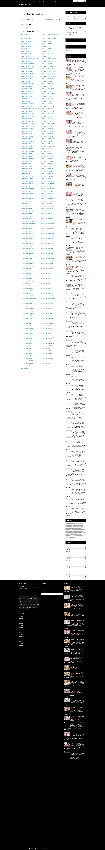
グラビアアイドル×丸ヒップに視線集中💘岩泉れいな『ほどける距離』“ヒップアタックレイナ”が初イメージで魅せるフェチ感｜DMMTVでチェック (75, 80)
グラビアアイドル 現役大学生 (47, 290)
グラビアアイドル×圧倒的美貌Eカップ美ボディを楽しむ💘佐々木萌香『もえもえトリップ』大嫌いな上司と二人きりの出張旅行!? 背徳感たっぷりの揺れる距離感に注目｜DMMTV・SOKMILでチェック (75, 96)
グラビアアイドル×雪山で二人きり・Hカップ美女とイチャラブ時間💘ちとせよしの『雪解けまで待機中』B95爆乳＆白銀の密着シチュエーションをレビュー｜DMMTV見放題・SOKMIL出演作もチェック (75, 213)
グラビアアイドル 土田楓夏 (47, 161)
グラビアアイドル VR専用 (26, 56)
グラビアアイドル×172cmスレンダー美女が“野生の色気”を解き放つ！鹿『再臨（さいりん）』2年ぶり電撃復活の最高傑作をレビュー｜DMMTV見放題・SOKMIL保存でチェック (75, 398)
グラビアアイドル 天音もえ (47, 173)
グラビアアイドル (24, 4)
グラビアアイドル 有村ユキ (27, 233)
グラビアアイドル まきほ (26, 111)
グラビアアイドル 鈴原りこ (47, 353)
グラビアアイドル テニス (46, 86)
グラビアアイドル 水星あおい (27, 263)
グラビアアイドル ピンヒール (27, 103)
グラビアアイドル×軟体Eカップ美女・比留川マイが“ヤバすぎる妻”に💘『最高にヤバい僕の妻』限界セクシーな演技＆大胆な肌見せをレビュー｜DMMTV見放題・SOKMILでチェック (75, 260)
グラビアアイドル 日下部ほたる (28, 223)
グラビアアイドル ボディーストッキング (30, 108)
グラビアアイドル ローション (47, 128)
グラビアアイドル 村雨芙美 (27, 241)
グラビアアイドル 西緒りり (27, 345)
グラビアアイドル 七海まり (47, 133)
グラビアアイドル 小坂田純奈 (47, 183)
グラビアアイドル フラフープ (47, 106)
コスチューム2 (74, 528)
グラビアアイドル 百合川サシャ (48, 298)
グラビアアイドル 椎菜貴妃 (47, 256)
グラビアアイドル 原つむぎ (47, 156)
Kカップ (70, 526)
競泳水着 (73, 535)
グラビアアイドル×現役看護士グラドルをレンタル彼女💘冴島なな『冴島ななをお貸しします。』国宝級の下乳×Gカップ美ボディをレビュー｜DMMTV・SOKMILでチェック (75, 115)
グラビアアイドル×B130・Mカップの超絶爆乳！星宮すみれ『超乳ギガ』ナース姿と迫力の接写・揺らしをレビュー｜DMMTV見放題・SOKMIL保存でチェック (75, 380)
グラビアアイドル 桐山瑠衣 (27, 253)
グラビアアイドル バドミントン (28, 93)
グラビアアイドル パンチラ (47, 98)
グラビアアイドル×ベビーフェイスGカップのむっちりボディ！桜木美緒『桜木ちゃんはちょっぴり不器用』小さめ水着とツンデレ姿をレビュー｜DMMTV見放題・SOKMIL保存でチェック (75, 370)
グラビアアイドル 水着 (26, 268)
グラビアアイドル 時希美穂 (47, 228)
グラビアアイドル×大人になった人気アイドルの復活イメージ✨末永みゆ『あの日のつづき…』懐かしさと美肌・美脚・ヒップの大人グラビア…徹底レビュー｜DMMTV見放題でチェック (75, 445)
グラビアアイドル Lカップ (27, 51)
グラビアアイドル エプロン (27, 61)
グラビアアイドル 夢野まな (47, 168)
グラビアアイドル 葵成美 (26, 338)
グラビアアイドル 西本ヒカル (47, 343)
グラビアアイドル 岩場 (26, 201)
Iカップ (82, 525)
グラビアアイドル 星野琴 (26, 228)
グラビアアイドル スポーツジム (28, 78)
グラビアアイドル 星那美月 (47, 226)
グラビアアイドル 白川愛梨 (47, 293)
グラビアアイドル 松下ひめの (27, 243)
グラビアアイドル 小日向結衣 (47, 188)
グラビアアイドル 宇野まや (27, 181)
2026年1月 (68, 560)
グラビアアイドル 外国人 (46, 166)
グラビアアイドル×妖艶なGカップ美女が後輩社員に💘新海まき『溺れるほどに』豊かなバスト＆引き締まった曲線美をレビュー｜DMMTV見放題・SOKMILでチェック (75, 279)
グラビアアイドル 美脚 (26, 325)
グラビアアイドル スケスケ (27, 73)
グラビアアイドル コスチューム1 (28, 66)
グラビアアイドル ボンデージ (47, 108)
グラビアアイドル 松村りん (27, 246)
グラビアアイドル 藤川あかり (47, 340)
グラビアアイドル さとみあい (27, 68)
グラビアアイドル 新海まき (27, 221)
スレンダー (78, 529)
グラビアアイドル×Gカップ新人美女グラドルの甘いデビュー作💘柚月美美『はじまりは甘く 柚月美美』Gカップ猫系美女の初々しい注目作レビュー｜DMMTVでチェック (75, 463)
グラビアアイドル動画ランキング (72, 18)
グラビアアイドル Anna (26, 38)
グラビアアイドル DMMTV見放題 (48, 38)
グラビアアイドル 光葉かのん (27, 148)
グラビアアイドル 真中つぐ (47, 300)
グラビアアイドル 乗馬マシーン (48, 138)
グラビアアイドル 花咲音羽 (27, 333)
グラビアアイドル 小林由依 (27, 191)
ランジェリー (68, 532)
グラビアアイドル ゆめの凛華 (27, 121)
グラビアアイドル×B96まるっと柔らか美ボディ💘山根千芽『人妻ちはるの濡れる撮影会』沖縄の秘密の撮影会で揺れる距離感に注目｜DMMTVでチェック (75, 62)
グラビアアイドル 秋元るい (47, 308)
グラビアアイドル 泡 (25, 271)
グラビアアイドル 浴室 (26, 273)
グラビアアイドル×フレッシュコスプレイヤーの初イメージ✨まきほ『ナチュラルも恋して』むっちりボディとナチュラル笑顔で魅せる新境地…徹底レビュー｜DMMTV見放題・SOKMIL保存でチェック (75, 416)
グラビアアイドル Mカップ (27, 53)
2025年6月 (68, 576)
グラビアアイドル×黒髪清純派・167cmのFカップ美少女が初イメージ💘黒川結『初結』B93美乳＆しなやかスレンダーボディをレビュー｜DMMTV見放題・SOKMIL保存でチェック (75, 223)
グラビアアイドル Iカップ (46, 46)
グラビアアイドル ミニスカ (47, 113)
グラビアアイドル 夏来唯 (26, 166)
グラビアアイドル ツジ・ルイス (48, 83)
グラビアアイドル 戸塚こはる (47, 216)
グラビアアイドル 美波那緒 (47, 323)
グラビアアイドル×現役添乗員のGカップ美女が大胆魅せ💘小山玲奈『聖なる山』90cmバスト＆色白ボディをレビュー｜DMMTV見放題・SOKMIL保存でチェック (75, 315)
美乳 (80, 535)
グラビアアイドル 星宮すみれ (27, 226)
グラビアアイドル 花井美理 (47, 330)
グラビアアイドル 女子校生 (27, 178)
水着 (83, 532)
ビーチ (71, 531)
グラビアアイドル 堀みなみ (27, 163)
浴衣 (70, 534)
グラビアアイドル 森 (25, 256)
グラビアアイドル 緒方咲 (26, 318)
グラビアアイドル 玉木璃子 (27, 290)
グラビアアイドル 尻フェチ (27, 196)
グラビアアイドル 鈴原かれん (27, 353)
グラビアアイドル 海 (25, 276)
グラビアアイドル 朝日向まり (47, 233)
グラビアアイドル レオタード (47, 126)
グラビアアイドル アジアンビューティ (29, 58)
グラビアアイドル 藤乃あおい (47, 338)
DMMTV (76, 523)
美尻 (69, 537)
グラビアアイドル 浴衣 (46, 273)
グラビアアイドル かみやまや (27, 63)
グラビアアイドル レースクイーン (28, 126)
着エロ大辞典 (68, 34)
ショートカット (68, 529)
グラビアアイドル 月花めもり (47, 231)
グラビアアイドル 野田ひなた (47, 350)
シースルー (74, 529)
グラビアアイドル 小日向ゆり (47, 186)
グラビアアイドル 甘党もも (27, 293)
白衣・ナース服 (68, 535)
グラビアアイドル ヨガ (46, 121)
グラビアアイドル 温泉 (46, 278)
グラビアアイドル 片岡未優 (47, 286)
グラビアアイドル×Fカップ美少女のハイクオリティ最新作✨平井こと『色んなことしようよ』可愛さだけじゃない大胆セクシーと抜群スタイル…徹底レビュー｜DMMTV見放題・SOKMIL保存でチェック (75, 435)
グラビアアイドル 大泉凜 (26, 171)
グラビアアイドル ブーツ (46, 103)
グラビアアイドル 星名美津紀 (47, 223)
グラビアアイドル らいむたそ (27, 123)
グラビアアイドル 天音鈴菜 (27, 176)
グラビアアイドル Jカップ (26, 48)
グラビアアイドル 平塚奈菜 (47, 211)
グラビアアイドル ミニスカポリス (28, 116)
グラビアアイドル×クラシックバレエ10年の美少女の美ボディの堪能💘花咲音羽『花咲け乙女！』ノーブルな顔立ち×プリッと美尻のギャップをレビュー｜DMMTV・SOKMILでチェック (75, 124)
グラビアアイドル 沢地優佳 (47, 268)
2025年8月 (68, 572)
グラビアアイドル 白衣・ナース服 (28, 298)
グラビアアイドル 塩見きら (47, 163)
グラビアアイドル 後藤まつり (27, 213)
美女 (83, 535)
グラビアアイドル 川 (25, 203)
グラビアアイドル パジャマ (47, 91)
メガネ (82, 531)
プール (79, 531)
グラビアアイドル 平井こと (27, 211)
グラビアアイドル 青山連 (46, 360)
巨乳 (78, 532)
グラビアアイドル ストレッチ (27, 76)
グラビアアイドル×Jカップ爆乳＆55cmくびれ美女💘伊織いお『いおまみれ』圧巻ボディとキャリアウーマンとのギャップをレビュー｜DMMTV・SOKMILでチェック (75, 134)
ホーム (21, 8)
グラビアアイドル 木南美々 (27, 238)
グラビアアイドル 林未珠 (46, 246)
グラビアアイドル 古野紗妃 (27, 158)
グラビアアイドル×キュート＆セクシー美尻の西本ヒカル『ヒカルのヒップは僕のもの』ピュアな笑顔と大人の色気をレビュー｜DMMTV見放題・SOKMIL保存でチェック (75, 352)
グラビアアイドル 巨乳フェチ (47, 206)
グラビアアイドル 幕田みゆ (47, 208)
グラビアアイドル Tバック (47, 53)
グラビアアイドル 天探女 (26, 173)
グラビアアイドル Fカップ (27, 43)
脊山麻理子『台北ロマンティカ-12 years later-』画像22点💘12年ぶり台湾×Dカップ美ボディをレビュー (75, 142)
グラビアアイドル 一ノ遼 (26, 133)
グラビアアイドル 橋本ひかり (47, 258)
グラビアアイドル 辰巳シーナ (27, 350)
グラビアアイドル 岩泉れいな (47, 201)
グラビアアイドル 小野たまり (27, 193)
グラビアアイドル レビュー (27, 128)
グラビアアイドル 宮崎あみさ (47, 181)
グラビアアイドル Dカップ (27, 41)
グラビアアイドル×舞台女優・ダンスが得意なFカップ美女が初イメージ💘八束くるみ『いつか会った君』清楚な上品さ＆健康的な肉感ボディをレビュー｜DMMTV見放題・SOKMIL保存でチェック (75, 305)
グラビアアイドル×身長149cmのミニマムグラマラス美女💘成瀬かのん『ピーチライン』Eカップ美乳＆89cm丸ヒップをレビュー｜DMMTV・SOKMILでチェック (75, 296)
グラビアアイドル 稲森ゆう (47, 310)
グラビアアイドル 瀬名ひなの (27, 281)
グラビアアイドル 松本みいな (47, 243)
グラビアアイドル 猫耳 (46, 288)
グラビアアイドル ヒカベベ (47, 101)
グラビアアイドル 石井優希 (27, 308)
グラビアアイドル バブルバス (27, 96)
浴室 (68, 534)
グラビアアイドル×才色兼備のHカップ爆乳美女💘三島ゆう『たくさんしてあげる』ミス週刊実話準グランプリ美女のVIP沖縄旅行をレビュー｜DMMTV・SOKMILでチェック (75, 168)
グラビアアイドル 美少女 (46, 320)
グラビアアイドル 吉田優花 (27, 161)
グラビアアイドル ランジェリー (48, 123)
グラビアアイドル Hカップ (27, 46)
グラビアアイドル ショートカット (48, 71)
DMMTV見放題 (81, 523)
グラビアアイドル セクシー (27, 81)
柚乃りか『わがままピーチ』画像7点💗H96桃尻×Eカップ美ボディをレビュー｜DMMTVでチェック (78, 195)
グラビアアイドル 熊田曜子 (47, 281)
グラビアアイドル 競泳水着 (27, 313)
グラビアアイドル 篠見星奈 (47, 315)
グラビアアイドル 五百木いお (27, 141)
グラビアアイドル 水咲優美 (47, 261)
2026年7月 (68, 547)
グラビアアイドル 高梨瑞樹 (27, 363)
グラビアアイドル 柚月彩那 (47, 248)
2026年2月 (68, 558)
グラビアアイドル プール (26, 106)
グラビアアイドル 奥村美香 (47, 176)
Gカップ (74, 525)
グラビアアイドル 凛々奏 (26, 153)
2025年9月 (68, 569)
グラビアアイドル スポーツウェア (48, 76)
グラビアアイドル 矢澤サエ (47, 305)
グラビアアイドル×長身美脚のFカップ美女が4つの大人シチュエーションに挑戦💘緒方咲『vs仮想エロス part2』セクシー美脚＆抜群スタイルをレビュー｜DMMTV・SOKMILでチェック (75, 186)
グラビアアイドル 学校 (46, 178)
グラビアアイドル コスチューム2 (48, 66)
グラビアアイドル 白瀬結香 (27, 295)
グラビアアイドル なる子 (26, 88)
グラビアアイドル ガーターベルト (48, 61)
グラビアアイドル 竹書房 (46, 313)
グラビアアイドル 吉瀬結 (46, 158)
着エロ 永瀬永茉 (24, 368)
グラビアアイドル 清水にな (47, 276)
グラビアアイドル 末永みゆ (47, 238)
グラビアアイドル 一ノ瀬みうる (48, 131)
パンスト (82, 529)
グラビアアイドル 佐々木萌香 (27, 146)
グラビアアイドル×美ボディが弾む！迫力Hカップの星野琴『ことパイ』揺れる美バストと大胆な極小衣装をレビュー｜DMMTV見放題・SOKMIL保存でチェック (75, 343)
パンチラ (67, 531)
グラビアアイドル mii (46, 51)
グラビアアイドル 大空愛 (46, 171)
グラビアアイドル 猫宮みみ (27, 288)
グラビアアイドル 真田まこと (27, 303)
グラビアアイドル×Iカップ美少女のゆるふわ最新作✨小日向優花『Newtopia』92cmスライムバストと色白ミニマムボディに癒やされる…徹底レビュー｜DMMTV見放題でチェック (75, 425)
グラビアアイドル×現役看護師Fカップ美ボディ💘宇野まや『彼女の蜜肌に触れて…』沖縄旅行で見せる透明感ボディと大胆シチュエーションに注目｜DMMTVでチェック (75, 71)
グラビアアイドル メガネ (26, 118)
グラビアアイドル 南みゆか (27, 156)
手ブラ (81, 532)
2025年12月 (68, 563)
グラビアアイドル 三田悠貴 (47, 136)
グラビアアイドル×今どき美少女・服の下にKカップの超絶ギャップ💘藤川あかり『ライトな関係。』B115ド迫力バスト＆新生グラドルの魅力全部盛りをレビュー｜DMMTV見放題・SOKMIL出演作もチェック (75, 203)
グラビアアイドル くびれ (46, 63)
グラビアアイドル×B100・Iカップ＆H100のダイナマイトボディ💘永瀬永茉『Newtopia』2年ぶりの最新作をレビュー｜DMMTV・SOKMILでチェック (75, 159)
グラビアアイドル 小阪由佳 (47, 193)
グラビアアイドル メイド (46, 116)
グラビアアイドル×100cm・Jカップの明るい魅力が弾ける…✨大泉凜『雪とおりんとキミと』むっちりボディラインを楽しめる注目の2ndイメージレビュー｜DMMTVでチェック (75, 493)
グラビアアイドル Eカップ (47, 41)
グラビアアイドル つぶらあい (27, 86)
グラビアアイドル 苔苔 (46, 333)
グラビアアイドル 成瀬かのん (27, 216)
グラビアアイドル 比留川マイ (27, 261)
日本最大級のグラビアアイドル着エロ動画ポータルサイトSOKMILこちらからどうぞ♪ (75, 28)
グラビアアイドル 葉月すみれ (47, 335)
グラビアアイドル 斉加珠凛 (47, 218)
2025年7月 (68, 574)
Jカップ (67, 526)
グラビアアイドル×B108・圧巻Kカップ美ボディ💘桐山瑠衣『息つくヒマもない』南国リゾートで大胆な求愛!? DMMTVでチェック (75, 88)
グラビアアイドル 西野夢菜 (47, 345)
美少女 (67, 537)
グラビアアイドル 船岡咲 (26, 330)
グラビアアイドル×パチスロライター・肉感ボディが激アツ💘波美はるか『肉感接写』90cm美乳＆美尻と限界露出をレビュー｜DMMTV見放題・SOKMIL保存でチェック (75, 334)
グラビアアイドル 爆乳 (46, 283)
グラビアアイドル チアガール (47, 81)
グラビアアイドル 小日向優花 (27, 188)
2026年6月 (68, 549)
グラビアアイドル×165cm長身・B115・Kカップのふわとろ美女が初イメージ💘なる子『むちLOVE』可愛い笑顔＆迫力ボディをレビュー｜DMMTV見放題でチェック (75, 242)
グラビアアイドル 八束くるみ (27, 151)
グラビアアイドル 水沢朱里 (47, 263)
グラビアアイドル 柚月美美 (27, 251)
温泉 (75, 534)
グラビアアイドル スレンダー (47, 78)
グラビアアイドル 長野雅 (26, 358)
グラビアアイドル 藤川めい (27, 343)
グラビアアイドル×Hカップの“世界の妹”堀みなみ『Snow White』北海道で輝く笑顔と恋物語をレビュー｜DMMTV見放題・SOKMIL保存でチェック (75, 361)
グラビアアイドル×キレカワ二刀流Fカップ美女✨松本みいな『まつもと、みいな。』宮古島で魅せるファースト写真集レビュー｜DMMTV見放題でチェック (75, 512)
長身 (74, 537)
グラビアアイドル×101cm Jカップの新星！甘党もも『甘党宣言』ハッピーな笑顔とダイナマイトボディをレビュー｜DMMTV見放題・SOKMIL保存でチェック (75, 389)
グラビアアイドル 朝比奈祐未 (27, 236)
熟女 (77, 534)
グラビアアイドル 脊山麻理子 (47, 328)
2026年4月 (68, 554)
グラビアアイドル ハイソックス (28, 91)
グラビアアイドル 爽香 (26, 286)
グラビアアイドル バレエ (46, 96)
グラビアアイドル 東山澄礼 (47, 241)
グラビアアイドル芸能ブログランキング (74, 16)
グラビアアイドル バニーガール (48, 93)
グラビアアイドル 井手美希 (47, 141)
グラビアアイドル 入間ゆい (47, 148)
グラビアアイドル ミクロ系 (27, 113)
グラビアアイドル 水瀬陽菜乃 (47, 266)
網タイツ (77, 535)
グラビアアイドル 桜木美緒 (47, 253)
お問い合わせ (21, 586)
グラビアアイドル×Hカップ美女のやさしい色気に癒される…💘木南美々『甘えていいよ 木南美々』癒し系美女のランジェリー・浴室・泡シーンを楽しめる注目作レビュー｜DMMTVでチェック (75, 483)
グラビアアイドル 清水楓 (26, 278)
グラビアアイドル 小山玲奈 (27, 186)
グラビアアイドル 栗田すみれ (47, 251)
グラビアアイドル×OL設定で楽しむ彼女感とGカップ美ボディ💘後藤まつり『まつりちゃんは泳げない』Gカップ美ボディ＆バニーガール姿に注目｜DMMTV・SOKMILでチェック (75, 106)
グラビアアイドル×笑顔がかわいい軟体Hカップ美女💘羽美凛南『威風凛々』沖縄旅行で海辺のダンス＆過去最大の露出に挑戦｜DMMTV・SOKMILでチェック (75, 177)
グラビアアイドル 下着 (26, 138)
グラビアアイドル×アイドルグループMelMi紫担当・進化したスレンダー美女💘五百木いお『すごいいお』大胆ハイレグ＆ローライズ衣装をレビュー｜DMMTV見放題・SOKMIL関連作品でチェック (75, 232)
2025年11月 (68, 565)
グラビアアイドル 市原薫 (26, 208)
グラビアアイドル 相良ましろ (27, 300)
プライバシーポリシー (23, 588)
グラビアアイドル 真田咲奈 (47, 303)
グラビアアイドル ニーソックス (48, 88)
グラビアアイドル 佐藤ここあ (47, 146)
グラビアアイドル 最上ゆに (27, 231)
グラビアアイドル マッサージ (47, 111)
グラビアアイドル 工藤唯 (46, 203)
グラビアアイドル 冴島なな (47, 151)
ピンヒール (75, 531)
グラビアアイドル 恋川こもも (47, 213)
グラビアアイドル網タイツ (47, 365)
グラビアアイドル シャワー (27, 71)
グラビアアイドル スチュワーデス (48, 73)
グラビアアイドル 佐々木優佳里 (48, 143)
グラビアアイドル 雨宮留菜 (47, 358)
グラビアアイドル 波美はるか (47, 271)
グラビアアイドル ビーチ (26, 101)
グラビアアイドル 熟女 (26, 283)
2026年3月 (68, 556)
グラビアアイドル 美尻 (26, 323)
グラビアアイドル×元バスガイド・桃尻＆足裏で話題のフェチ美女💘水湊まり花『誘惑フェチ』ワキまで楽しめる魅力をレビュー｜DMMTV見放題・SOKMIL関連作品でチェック (75, 251)
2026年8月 (68, 545)
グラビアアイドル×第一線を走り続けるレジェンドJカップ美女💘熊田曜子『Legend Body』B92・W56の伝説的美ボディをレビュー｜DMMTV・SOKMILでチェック (75, 287)
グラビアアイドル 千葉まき (47, 153)
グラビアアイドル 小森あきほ (47, 191)
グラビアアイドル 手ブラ (26, 218)
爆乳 (80, 534)
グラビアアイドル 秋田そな (27, 310)
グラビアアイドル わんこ (26, 131)
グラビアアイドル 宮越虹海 (27, 183)
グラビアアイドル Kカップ (47, 48)
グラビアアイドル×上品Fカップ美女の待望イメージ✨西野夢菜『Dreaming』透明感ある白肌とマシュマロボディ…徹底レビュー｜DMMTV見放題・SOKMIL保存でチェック (75, 455)
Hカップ (78, 525)
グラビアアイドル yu (45, 56)
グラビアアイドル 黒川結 (26, 365)
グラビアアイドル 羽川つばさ (47, 325)
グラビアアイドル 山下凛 (46, 196)
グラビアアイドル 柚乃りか (27, 248)
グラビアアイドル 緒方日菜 (47, 318)
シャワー (78, 528)
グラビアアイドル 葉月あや (27, 335)
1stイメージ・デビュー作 (70, 523)
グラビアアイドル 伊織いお (27, 143)
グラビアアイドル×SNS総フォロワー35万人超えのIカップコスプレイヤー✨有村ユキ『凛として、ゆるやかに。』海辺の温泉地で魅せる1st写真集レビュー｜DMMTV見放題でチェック (75, 502)
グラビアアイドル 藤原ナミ (27, 340)
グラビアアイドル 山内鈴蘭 (27, 198)
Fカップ (70, 525)
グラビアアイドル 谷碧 (26, 348)
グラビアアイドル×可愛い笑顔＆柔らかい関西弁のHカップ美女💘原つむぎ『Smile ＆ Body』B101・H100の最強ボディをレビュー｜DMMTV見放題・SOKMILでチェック (75, 270)
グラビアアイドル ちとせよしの (28, 83)
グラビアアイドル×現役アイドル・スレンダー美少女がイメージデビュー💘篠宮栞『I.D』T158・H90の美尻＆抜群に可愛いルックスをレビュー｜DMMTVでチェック (75, 151)
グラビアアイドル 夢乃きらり (27, 168)
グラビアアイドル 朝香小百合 (47, 236)
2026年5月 (68, 551)
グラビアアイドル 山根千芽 (47, 198)
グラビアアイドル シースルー (47, 68)
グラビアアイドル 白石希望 (47, 295)
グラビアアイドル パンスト (27, 98)
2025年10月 (68, 567)
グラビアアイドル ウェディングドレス (49, 58)
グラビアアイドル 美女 (26, 320)
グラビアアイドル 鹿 (45, 363)
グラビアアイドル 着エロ (26, 305)
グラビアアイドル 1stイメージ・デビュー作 (50, 35)
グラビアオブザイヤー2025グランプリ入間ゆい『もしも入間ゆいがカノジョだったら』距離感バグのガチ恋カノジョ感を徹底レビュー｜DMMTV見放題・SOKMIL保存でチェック (75, 406)
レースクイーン (73, 532)
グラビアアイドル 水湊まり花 (27, 266)
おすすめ (74, 526)
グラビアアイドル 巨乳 (26, 206)
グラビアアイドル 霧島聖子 (27, 360)
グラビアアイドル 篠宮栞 (26, 315)
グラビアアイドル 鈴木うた (27, 355)
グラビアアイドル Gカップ (47, 43)
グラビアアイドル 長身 (46, 355)
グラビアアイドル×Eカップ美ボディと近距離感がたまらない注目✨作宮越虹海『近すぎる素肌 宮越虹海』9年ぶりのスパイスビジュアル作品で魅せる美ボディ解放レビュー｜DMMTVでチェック (75, 473)
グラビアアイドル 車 (45, 348)
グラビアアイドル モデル (46, 118)
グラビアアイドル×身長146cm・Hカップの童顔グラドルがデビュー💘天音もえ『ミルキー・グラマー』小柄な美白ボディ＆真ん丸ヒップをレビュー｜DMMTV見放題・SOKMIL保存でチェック (75, 324)
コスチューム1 (68, 528)
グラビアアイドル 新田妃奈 (47, 221)
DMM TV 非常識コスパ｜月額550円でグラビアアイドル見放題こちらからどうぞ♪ (75, 31)
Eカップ (67, 525)
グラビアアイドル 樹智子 (26, 258)
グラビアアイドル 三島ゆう (27, 136)
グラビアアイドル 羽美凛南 (27, 328)
